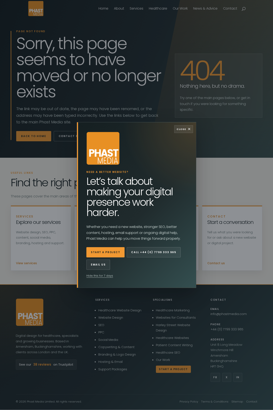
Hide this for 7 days (99, 276)
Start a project (105, 252)
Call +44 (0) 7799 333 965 (153, 252)
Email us (98, 264)
